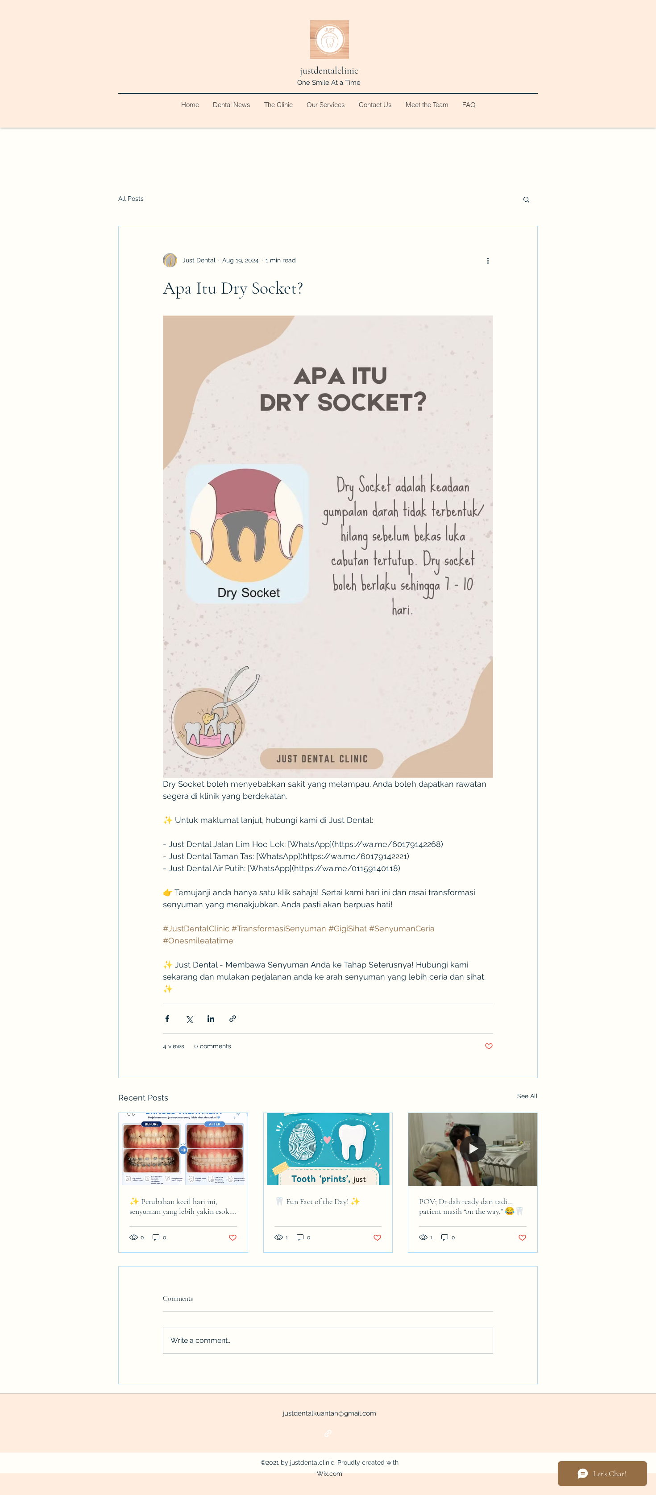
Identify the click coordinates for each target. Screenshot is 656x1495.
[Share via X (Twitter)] (189, 1018)
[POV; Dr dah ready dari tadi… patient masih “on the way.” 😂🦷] (472, 1149)
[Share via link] (232, 1018)
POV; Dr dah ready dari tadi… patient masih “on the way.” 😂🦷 (471, 1206)
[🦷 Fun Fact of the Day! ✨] (328, 1149)
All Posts (131, 198)
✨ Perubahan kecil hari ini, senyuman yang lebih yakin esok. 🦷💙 (180, 1206)
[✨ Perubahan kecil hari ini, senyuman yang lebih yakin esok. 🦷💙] (183, 1149)
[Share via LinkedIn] (211, 1018)
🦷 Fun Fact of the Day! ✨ (317, 1201)
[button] (526, 199)
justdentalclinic (329, 70)
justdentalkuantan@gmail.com (329, 1413)
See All (527, 1096)
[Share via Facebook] (167, 1018)
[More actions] (487, 260)
